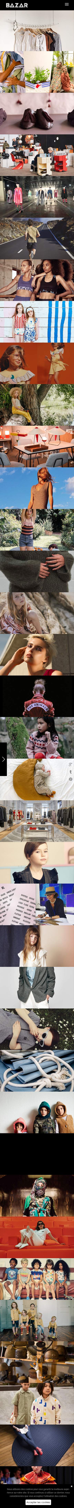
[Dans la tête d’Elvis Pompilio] (37, 1154)
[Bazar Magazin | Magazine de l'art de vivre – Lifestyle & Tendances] (16, 5)
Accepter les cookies (38, 1502)
